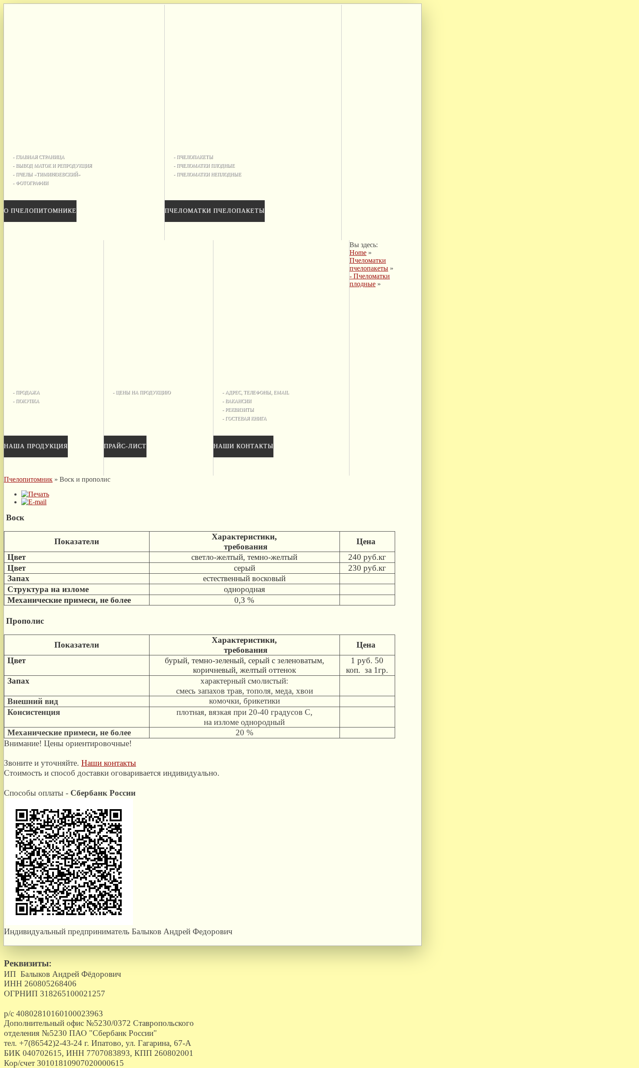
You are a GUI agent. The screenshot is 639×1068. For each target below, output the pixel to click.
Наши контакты (243, 446)
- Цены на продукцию (141, 392)
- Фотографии (30, 182)
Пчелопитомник (28, 479)
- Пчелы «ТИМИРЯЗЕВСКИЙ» (46, 174)
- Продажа (26, 392)
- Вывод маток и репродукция (52, 165)
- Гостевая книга (244, 418)
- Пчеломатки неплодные (207, 174)
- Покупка (26, 400)
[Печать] (35, 494)
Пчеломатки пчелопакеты (215, 211)
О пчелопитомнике (40, 211)
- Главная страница (38, 156)
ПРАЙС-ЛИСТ (125, 446)
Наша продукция (36, 446)
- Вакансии (236, 400)
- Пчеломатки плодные (204, 165)
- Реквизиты (238, 409)
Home (357, 252)
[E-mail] (34, 502)
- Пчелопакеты (193, 156)
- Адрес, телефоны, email (255, 392)
